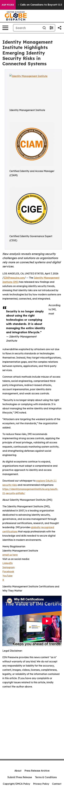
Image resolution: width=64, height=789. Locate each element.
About (17, 770)
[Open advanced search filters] (51, 27)
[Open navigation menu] (5, 28)
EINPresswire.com (14, 277)
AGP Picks (8, 4)
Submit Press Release (19, 777)
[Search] (44, 27)
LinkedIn (7, 563)
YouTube (7, 575)
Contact (56, 783)
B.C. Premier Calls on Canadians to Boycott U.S (33, 4)
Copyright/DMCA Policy (16, 783)
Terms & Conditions (46, 777)
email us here (10, 554)
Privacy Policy (41, 783)
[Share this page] (59, 28)
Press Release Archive (37, 770)
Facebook (8, 571)
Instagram (8, 567)
